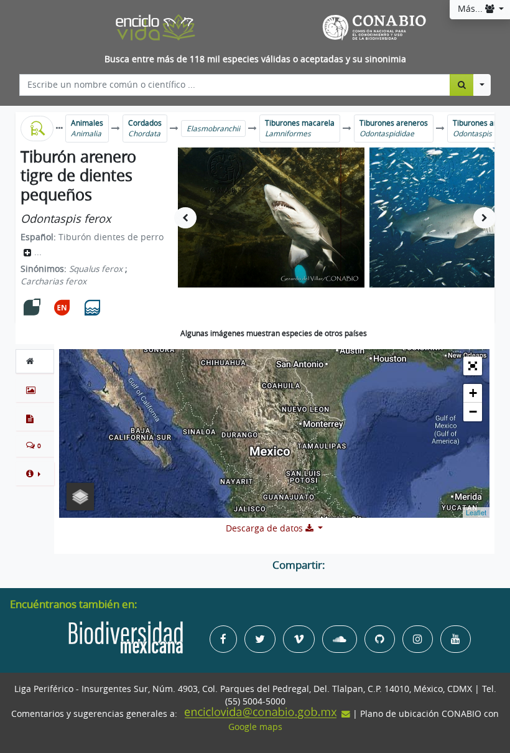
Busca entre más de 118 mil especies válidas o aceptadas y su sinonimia (255, 59)
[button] (35, 473)
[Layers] (80, 496)
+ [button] (473, 393)
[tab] (35, 361)
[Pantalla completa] (472, 366)
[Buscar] (462, 84)
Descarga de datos (265, 528)
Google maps (255, 726)
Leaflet (476, 512)
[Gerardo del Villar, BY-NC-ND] (271, 217)
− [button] (473, 411)
